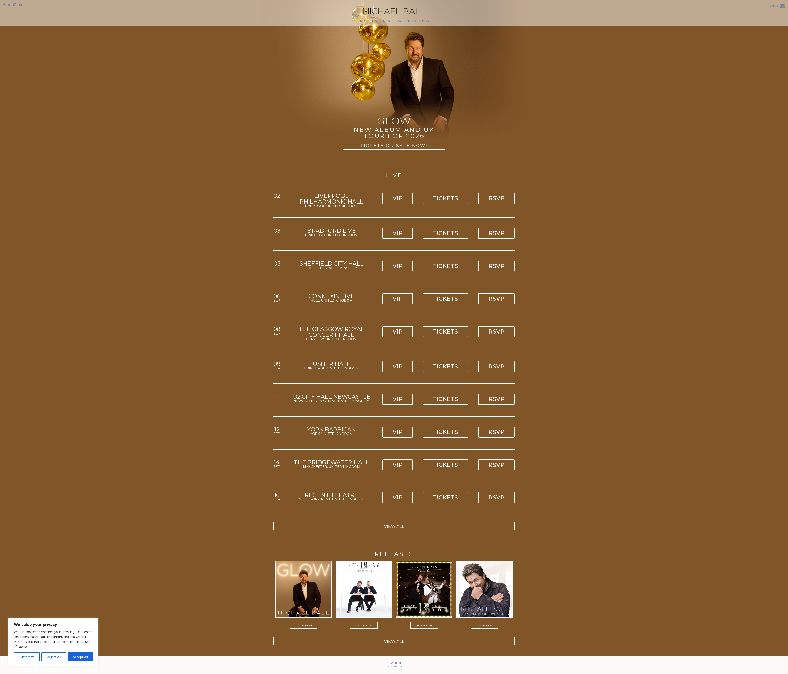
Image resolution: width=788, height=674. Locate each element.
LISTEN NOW (303, 625)
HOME (363, 21)
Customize (27, 657)
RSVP (496, 198)
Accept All (80, 657)
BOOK (424, 21)
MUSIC (388, 21)
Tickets (445, 198)
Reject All (54, 657)
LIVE (376, 21)
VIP (398, 198)
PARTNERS (406, 21)
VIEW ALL (394, 526)
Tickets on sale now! (394, 145)
